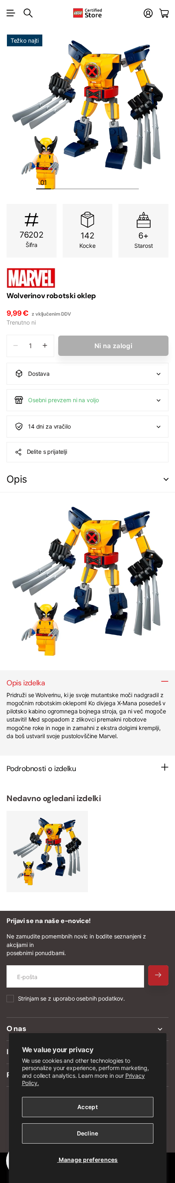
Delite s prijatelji (47, 451)
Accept (87, 1106)
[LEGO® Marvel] (87, 278)
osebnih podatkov (99, 998)
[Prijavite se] (148, 13)
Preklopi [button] (166, 479)
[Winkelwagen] (163, 13)
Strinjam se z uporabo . (71, 998)
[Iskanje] (28, 13)
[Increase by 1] (45, 346)
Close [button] (87, 1029)
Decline (87, 1133)
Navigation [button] (11, 13)
